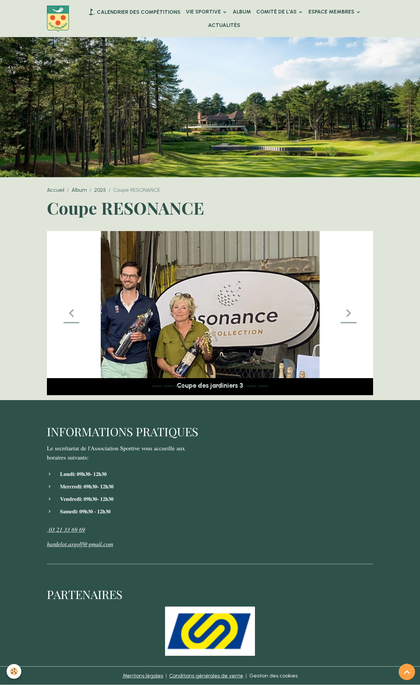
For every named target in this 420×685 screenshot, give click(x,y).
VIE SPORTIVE (204, 12)
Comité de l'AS (277, 12)
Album (242, 12)
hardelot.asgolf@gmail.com (80, 544)
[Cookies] (14, 671)
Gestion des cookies (273, 676)
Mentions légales (143, 676)
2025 (100, 190)
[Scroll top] (407, 672)
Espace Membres (332, 12)
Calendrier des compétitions (137, 12)
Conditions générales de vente (206, 676)
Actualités (224, 25)
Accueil (55, 190)
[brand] (58, 19)
